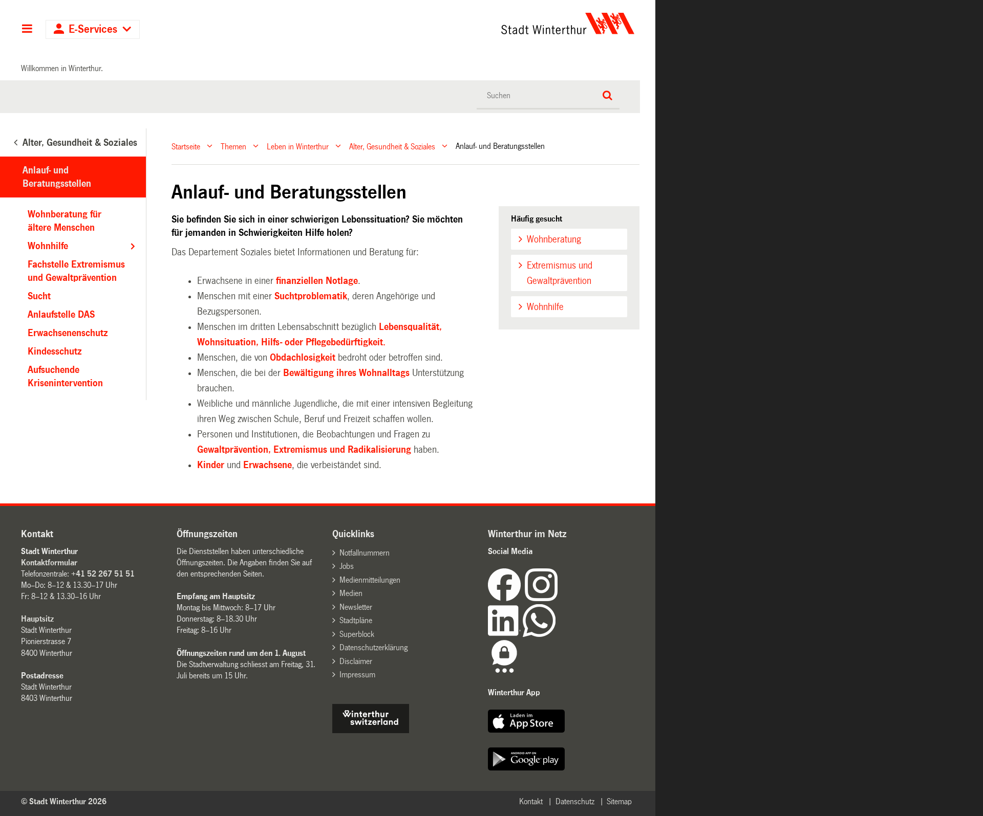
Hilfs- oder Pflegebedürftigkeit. (323, 342)
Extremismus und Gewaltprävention (559, 273)
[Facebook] (506, 598)
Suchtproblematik (310, 296)
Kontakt (531, 801)
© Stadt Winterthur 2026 (63, 801)
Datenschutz (574, 801)
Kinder (210, 465)
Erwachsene (267, 465)
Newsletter (355, 607)
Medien (350, 593)
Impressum (357, 674)
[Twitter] (559, 598)
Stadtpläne (355, 620)
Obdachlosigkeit (302, 357)
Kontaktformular (49, 562)
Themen (233, 146)
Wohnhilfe (545, 307)
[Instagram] (541, 598)
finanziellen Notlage (317, 281)
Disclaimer (355, 661)
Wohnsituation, (228, 342)
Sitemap (619, 801)
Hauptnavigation (27, 30)
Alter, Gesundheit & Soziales (392, 146)
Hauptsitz (37, 618)
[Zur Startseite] (472, 23)
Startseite (186, 146)
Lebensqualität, (410, 327)
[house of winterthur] (370, 730)
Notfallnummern (364, 552)
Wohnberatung (554, 239)
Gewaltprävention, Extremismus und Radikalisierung (304, 450)
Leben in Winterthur (298, 146)
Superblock (356, 634)
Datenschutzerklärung (373, 647)
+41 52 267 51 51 (103, 573)
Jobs (346, 566)
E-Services (93, 29)
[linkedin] (505, 634)
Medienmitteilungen (369, 580)
